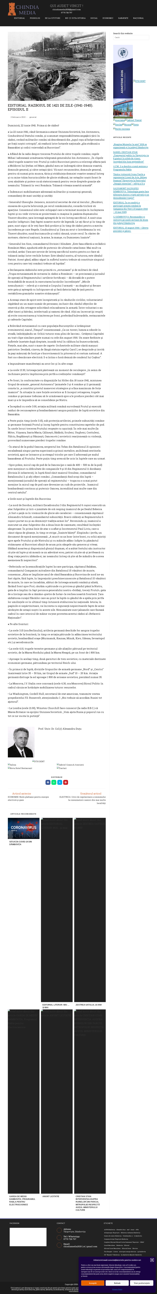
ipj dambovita (141, 1251)
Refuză (117, 1283)
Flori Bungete (108, 1251)
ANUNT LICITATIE (50, 1196)
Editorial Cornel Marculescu (112, 1248)
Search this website (123, 33)
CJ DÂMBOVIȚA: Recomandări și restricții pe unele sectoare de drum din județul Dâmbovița (130, 219)
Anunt (132, 1229)
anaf (128, 1229)
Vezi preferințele (142, 1283)
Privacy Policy (117, 1289)
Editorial (126, 1245)
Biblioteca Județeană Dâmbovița (130, 1232)
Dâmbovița (119, 1245)
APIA (137, 1229)
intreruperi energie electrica (127, 1251)
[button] (152, 1260)
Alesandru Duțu (121, 1229)
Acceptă (92, 1283)
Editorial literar (126, 1248)
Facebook (15, 1223)
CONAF (142, 1242)
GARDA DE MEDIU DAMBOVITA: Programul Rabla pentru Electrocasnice (22, 1200)
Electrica (135, 1248)
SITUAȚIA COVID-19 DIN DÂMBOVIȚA (20, 843)
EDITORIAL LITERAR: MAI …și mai (55, 1006)
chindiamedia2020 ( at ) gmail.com (80, 1246)
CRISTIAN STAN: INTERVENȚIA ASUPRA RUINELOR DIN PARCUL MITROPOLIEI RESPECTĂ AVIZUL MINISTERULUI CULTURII (88, 1203)
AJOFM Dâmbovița (109, 1229)
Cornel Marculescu (109, 1245)
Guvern (115, 1251)
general (33, 117)
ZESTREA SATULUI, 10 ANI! (89, 1005)
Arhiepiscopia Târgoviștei (112, 1232)
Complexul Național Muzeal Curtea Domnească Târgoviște (121, 1242)
